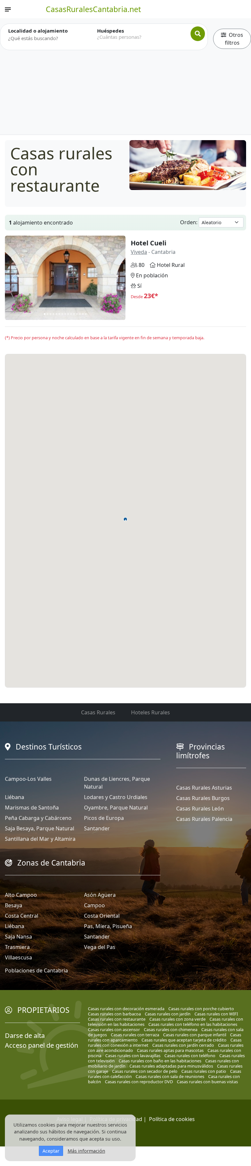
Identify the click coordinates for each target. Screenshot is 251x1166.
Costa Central (21, 915)
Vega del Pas (99, 947)
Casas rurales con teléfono (189, 1055)
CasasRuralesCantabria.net (93, 9)
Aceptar (50, 1151)
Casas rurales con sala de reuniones (170, 1076)
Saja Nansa (18, 936)
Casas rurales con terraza (135, 1035)
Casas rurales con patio (203, 1071)
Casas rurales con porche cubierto (201, 1009)
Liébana (14, 797)
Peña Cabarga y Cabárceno (38, 818)
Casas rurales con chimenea (170, 1029)
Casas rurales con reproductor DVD (139, 1082)
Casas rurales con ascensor (114, 1029)
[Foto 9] (68, 314)
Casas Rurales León (200, 808)
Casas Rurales (98, 712)
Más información (86, 1151)
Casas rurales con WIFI (216, 1014)
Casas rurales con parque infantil (194, 1035)
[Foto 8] (65, 314)
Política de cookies (172, 1119)
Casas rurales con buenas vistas (207, 1082)
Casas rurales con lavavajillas (132, 1055)
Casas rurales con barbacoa (114, 1014)
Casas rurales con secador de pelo (144, 1071)
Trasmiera (17, 947)
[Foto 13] (80, 314)
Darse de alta (25, 1035)
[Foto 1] (44, 314)
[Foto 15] (86, 314)
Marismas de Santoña (32, 807)
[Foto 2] (47, 314)
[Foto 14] (83, 314)
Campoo (94, 905)
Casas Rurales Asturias (204, 787)
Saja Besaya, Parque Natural (39, 828)
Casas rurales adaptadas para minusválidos (171, 1066)
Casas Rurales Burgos (203, 798)
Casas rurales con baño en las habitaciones (160, 1061)
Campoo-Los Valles (28, 778)
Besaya (13, 905)
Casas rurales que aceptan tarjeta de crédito (184, 1040)
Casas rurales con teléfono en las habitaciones (192, 1024)
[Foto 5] (56, 314)
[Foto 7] (62, 314)
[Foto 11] (74, 314)
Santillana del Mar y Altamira (40, 838)
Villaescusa (18, 957)
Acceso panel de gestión (41, 1045)
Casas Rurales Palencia (204, 819)
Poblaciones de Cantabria (36, 970)
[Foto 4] (53, 314)
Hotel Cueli (148, 243)
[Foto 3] (50, 314)
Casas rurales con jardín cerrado (183, 1045)
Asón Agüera (100, 894)
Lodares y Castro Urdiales (115, 797)
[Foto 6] (59, 314)
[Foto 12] (77, 314)
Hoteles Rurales (150, 712)
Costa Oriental (102, 915)
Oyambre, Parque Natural (116, 807)
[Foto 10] (71, 314)
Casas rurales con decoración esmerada (126, 1009)
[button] (125, 518)
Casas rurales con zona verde (177, 1019)
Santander (97, 828)
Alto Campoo (21, 894)
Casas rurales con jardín (168, 1014)
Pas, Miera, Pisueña (108, 926)
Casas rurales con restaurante (116, 1019)
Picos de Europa (104, 818)
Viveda (139, 251)
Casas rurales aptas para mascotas (170, 1050)
